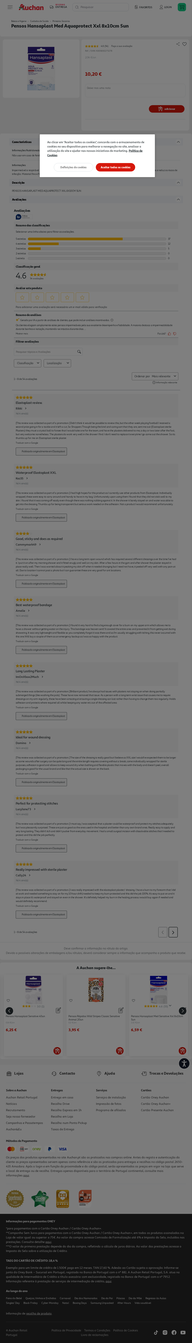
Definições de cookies (73, 167)
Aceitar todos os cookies (115, 167)
